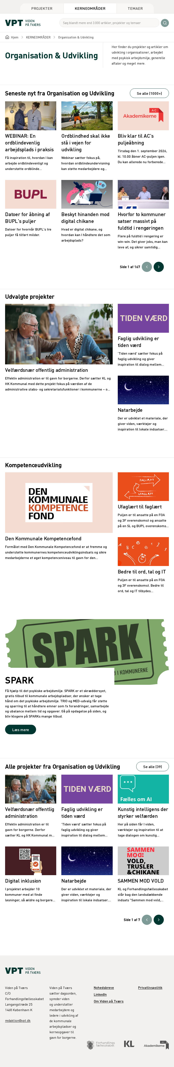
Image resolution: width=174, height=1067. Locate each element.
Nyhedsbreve (104, 987)
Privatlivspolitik (150, 987)
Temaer (135, 8)
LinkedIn (100, 994)
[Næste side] (159, 267)
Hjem (14, 37)
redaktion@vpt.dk (18, 1020)
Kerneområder (90, 8)
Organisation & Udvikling (76, 37)
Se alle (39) (152, 766)
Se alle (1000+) (149, 93)
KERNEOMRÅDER (38, 37)
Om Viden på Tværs (108, 1001)
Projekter (41, 8)
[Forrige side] (147, 267)
